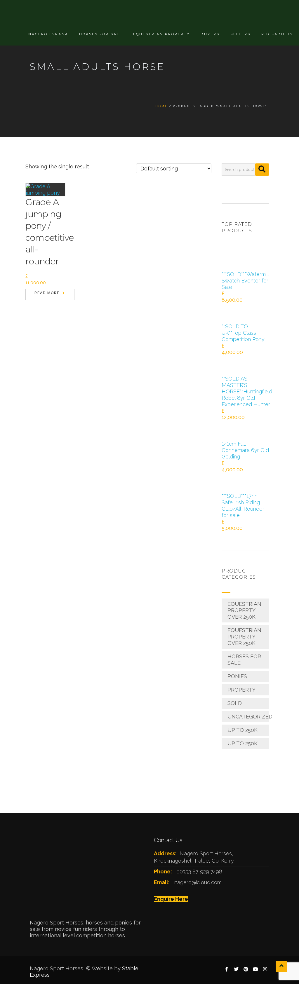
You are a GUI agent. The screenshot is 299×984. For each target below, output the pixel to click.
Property (241, 690)
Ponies (237, 676)
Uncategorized (249, 716)
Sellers (240, 34)
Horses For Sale (100, 34)
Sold (234, 703)
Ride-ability (277, 34)
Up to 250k (242, 730)
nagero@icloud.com (198, 882)
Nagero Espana (48, 34)
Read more (47, 293)
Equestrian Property (161, 34)
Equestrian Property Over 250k (244, 610)
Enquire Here (171, 899)
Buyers (210, 34)
